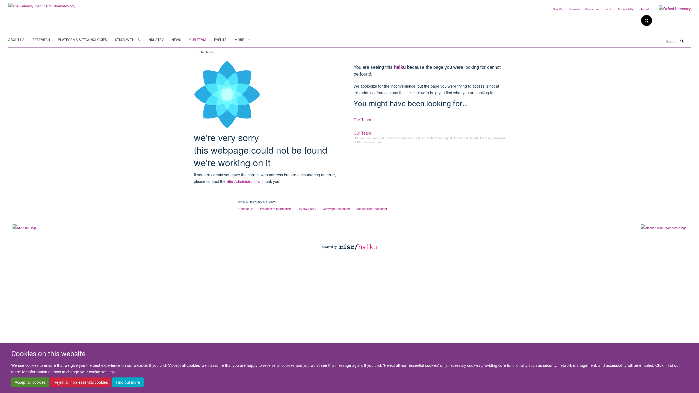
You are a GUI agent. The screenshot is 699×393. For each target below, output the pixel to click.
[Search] (682, 41)
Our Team (197, 39)
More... (241, 39)
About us (16, 39)
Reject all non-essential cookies (81, 382)
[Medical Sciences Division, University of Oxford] (119, 199)
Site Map (558, 9)
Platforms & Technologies (82, 39)
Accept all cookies (30, 382)
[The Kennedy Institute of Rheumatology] (41, 4)
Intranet (644, 9)
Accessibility (625, 9)
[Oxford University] (671, 8)
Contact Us (245, 208)
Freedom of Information (275, 208)
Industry (156, 39)
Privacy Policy (306, 208)
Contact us (592, 9)
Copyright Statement (336, 208)
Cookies (574, 9)
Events (220, 39)
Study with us (127, 39)
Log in (608, 9)
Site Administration (243, 181)
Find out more (128, 382)
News (176, 39)
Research (41, 39)
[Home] (194, 52)
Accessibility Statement (371, 208)
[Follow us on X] (646, 20)
